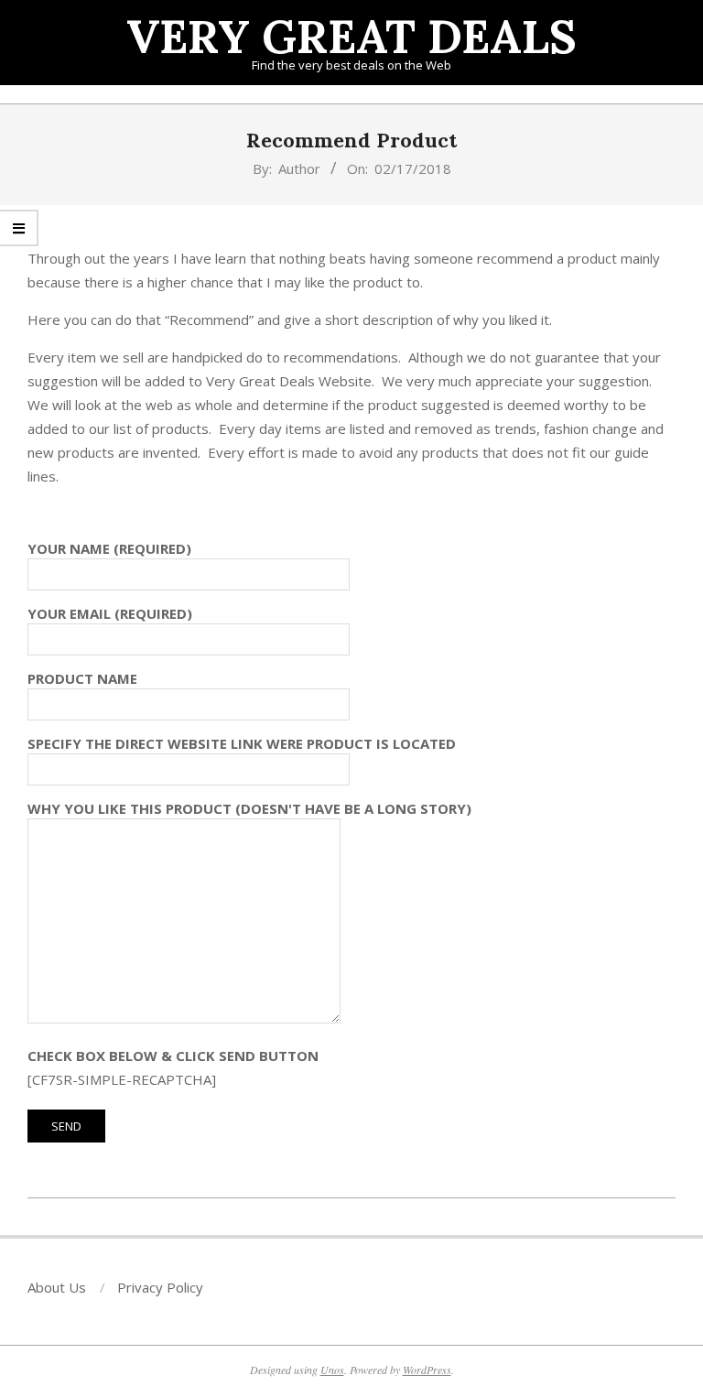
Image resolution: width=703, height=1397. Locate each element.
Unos (332, 1369)
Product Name (82, 678)
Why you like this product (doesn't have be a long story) (249, 808)
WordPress (427, 1369)
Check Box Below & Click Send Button (173, 1055)
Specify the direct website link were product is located (241, 743)
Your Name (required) (109, 548)
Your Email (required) (109, 613)
